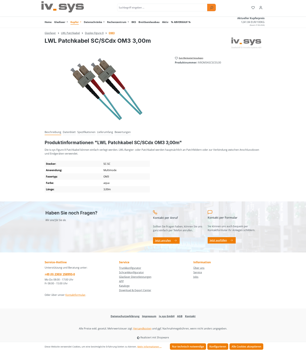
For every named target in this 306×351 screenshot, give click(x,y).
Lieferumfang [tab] (105, 132)
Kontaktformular (75, 295)
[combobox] (162, 7)
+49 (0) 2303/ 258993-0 (60, 274)
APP (121, 281)
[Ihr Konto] (261, 7)
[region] (106, 89)
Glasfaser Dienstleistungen (135, 277)
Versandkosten (142, 328)
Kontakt (190, 316)
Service (197, 272)
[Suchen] (211, 7)
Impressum (149, 316)
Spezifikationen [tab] (86, 132)
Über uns (198, 268)
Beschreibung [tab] (53, 132)
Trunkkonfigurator (130, 268)
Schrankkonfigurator (131, 272)
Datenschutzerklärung (125, 316)
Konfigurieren (217, 346)
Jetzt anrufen (163, 240)
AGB (179, 316)
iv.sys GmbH (167, 316)
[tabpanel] (153, 167)
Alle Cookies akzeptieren (246, 346)
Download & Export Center (135, 290)
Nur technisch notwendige (188, 346)
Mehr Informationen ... (149, 346)
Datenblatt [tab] (69, 132)
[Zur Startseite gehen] (62, 6)
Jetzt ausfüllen (218, 240)
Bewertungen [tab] (123, 132)
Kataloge (124, 286)
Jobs (195, 277)
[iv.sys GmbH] (246, 43)
